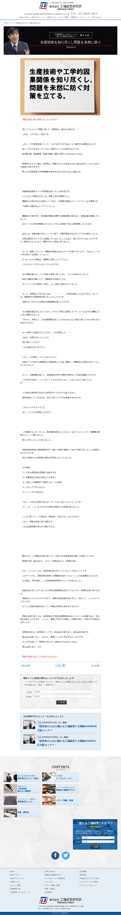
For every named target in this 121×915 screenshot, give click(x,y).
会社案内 (48, 892)
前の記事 (26, 666)
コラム (11, 23)
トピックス (49, 882)
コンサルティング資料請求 (55, 878)
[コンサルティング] (60, 777)
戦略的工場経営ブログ (53, 875)
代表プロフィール (38, 17)
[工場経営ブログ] (60, 789)
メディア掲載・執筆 (52, 885)
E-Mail (29, 697)
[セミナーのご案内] (22, 777)
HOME (6, 23)
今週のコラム (51, 17)
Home (12, 871)
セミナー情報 (63, 17)
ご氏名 (29, 692)
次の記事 (95, 666)
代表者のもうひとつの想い (90, 878)
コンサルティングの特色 (89, 882)
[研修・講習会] (22, 812)
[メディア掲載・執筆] (60, 800)
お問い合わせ (96, 17)
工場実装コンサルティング (80, 17)
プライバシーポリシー (88, 885)
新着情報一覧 (15, 889)
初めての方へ (25, 17)
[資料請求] (22, 800)
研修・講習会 (50, 889)
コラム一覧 (60, 665)
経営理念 (83, 875)
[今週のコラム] (22, 789)
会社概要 (83, 871)
